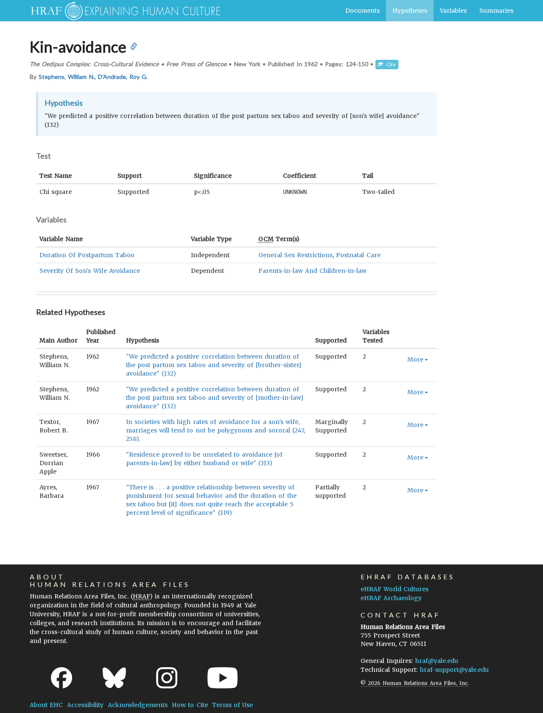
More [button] (415, 359)
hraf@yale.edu (436, 661)
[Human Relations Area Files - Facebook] (61, 678)
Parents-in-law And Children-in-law (312, 271)
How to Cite (189, 705)
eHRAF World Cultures (394, 589)
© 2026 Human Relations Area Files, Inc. (415, 683)
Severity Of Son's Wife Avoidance (89, 271)
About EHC (46, 705)
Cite (389, 64)
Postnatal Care (358, 255)
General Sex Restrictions (295, 255)
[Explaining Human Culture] (122, 10)
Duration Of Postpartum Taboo (86, 255)
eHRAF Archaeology (391, 598)
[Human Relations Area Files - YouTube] (222, 678)
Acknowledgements (138, 705)
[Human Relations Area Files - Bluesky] (114, 678)
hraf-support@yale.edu (454, 670)
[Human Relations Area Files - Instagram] (166, 678)
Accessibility (85, 705)
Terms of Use (232, 705)
